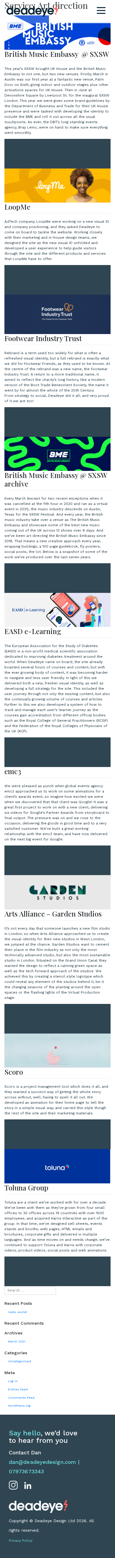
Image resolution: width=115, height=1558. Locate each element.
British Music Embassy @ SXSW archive (55, 479)
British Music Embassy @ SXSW (56, 54)
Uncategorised (19, 1361)
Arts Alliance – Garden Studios (53, 913)
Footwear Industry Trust (43, 338)
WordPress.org (19, 1406)
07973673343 (26, 1471)
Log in (13, 1381)
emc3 (12, 771)
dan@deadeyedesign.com (42, 1462)
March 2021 (16, 1341)
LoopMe (17, 206)
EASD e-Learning (32, 631)
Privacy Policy (20, 1540)
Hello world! (17, 1312)
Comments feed (21, 1398)
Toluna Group (26, 1187)
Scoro (13, 1071)
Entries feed (18, 1389)
